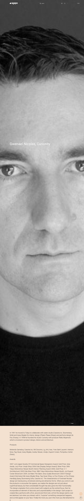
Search (42, 3)
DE (78, 3)
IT (77, 3)
